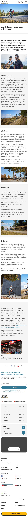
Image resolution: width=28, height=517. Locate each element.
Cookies (3, 505)
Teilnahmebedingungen (20, 505)
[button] (25, 286)
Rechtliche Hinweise (5, 499)
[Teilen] (21, 366)
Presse (2, 508)
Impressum (3, 502)
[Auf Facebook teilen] (11, 366)
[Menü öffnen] (26, 2)
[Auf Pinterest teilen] (18, 366)
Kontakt (16, 502)
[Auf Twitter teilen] (14, 366)
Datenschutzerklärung (19, 499)
